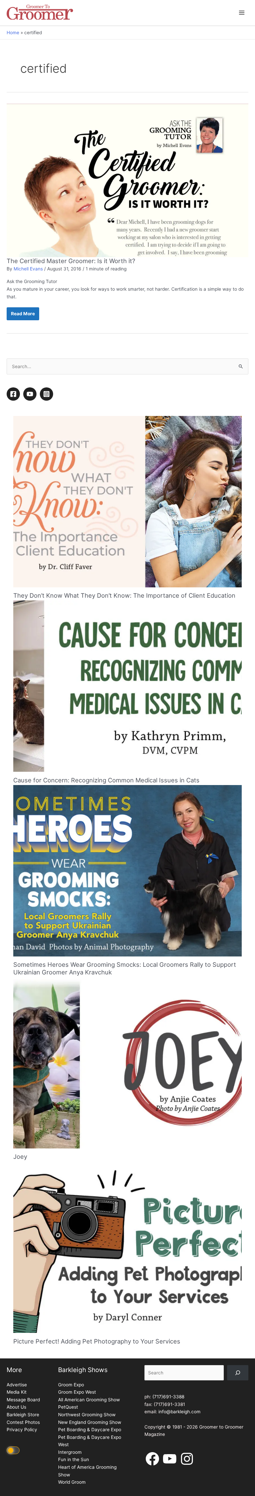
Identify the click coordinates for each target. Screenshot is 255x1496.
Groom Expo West (77, 1392)
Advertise (17, 1384)
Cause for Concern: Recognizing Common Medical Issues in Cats (106, 780)
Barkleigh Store (23, 1414)
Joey (20, 1156)
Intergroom (70, 1452)
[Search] (237, 1372)
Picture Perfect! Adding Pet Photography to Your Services (96, 1341)
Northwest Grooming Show (87, 1414)
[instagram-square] (47, 394)
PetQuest (68, 1407)
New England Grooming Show (89, 1422)
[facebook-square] (14, 394)
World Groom (72, 1482)
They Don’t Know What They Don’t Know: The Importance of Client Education (124, 595)
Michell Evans (28, 268)
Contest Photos (23, 1422)
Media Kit (17, 1392)
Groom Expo (71, 1384)
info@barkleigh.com (179, 1411)
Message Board (23, 1399)
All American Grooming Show (89, 1399)
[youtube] (31, 394)
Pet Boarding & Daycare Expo (89, 1429)
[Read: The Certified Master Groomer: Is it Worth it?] (127, 180)
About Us (16, 1407)
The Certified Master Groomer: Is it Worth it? (71, 260)
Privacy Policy (22, 1429)
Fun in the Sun (73, 1459)
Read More (23, 316)
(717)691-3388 (168, 1396)
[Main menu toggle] (242, 13)
